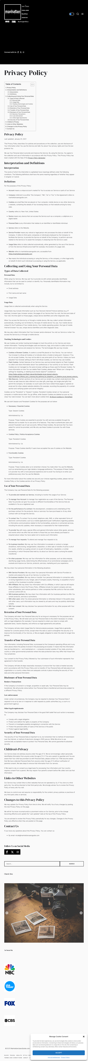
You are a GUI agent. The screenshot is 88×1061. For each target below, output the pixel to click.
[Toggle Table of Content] (31, 84)
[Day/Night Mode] (71, 14)
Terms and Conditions (13, 1057)
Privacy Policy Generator (36, 158)
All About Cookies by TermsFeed (61, 397)
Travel (12, 1055)
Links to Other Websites (15, 124)
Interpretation (14, 92)
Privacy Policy (65, 1057)
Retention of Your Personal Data (20, 108)
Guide (6, 1055)
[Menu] (82, 14)
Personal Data (16, 100)
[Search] (77, 14)
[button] (84, 1036)
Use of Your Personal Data (18, 106)
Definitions (13, 94)
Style (25, 1055)
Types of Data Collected (17, 98)
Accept (58, 1053)
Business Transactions (19, 114)
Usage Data (16, 102)
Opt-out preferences (54, 1057)
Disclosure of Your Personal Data (20, 112)
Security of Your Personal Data (19, 120)
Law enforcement (18, 116)
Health (19, 1055)
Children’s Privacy (13, 122)
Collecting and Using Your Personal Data (20, 96)
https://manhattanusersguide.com (20, 254)
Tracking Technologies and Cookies (23, 104)
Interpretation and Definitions (17, 90)
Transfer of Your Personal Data (19, 110)
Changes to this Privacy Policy (17, 126)
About (25, 1057)
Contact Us (10, 129)
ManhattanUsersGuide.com (20, 1048)
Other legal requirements (20, 118)
